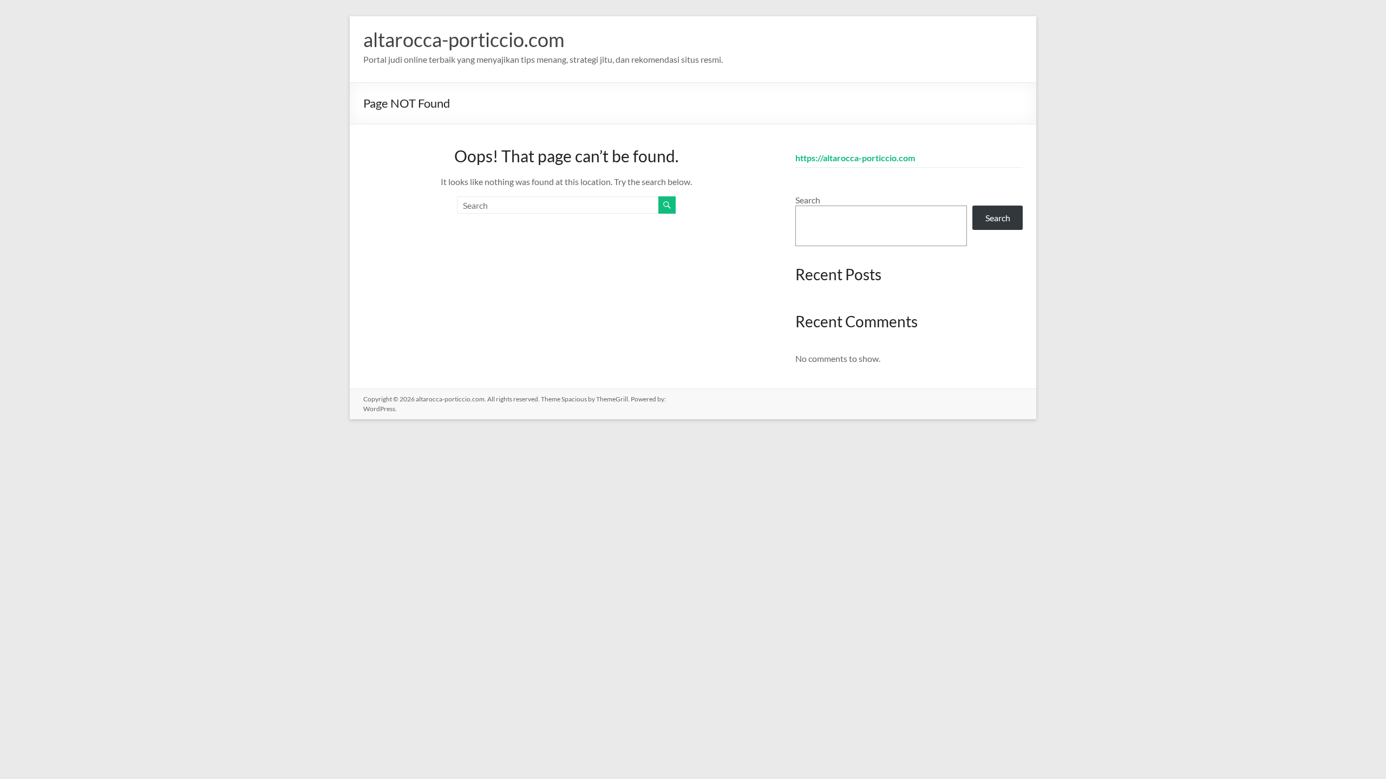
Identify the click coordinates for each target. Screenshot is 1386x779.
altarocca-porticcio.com (464, 39)
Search (807, 200)
